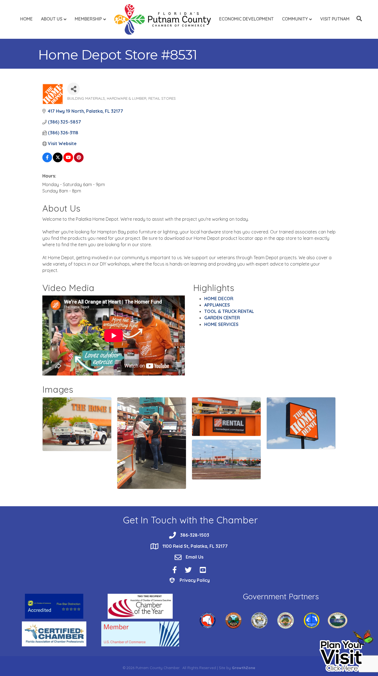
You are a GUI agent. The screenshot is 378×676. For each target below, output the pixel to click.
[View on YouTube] (68, 160)
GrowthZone (243, 667)
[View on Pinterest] (79, 160)
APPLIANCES (217, 305)
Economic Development (246, 19)
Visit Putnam (334, 19)
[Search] (358, 18)
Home (26, 19)
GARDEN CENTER (222, 317)
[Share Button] (73, 89)
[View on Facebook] (47, 160)
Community (295, 19)
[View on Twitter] (58, 160)
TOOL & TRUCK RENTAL (229, 311)
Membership (88, 19)
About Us (51, 19)
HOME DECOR (218, 298)
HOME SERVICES (221, 324)
